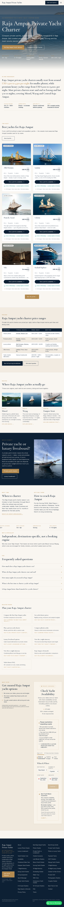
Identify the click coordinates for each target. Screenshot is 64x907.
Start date (40, 775)
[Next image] (28, 154)
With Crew (36, 878)
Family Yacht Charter (23, 881)
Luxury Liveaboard (23, 851)
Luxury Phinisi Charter (24, 848)
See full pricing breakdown (12, 363)
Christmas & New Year (24, 862)
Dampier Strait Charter (24, 865)
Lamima (18, 349)
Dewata (18, 333)
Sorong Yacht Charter (39, 865)
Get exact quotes (31, 363)
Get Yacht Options (51, 2)
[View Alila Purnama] (16, 154)
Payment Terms (52, 856)
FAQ (34, 889)
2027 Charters (52, 859)
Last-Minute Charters (38, 859)
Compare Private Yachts (34, 47)
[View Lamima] (47, 154)
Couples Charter (52, 881)
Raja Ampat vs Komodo (24, 889)
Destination (41, 767)
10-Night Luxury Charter (54, 868)
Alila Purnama (19, 344)
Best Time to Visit (53, 886)
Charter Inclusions (38, 856)
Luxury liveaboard (9, 476)
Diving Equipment (22, 874)
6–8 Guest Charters (23, 886)
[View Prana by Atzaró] (16, 204)
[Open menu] (61, 2)
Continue (53, 786)
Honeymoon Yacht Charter (38, 881)
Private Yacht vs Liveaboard (37, 852)
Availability (21, 859)
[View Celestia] (47, 204)
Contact (50, 889)
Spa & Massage (22, 878)
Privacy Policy (22, 892)
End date (51, 775)
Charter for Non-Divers (54, 871)
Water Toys (36, 874)
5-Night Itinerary (52, 865)
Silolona (26, 344)
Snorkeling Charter (38, 871)
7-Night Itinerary (22, 868)
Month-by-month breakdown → (12, 514)
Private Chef (51, 874)
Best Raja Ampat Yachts (39, 845)
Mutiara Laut (24, 333)
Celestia (18, 340)
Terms (34, 892)
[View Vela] (16, 254)
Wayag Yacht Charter (54, 862)
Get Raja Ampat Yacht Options (13, 47)
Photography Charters (54, 878)
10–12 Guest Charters (38, 886)
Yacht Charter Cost (23, 856)
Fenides (18, 339)
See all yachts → (8, 138)
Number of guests (51, 767)
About (19, 845)
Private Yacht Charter (54, 848)
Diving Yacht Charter (23, 871)
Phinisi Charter (37, 848)
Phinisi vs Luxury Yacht (54, 851)
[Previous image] (4, 154)
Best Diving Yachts (53, 845)
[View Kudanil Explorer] (47, 254)
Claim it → (44, 818)
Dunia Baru (19, 346)
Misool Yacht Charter (38, 862)
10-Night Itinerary (37, 868)
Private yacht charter (10, 471)
